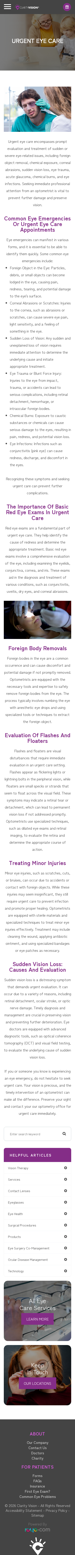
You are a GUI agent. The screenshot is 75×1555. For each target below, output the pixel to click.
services (14, 1179)
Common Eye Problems (37, 1496)
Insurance (37, 1485)
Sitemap (37, 1515)
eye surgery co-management (28, 1248)
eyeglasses (16, 1202)
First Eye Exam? (37, 1491)
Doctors (37, 1452)
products (14, 1236)
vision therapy (18, 1167)
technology (16, 1270)
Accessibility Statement (24, 1510)
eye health (15, 1213)
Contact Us (37, 1447)
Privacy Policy (56, 1510)
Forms (37, 1475)
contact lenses (19, 1190)
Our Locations (37, 1383)
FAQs (37, 1480)
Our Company (37, 1442)
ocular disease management (28, 1259)
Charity (37, 1458)
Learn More (37, 1319)
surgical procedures (22, 1225)
